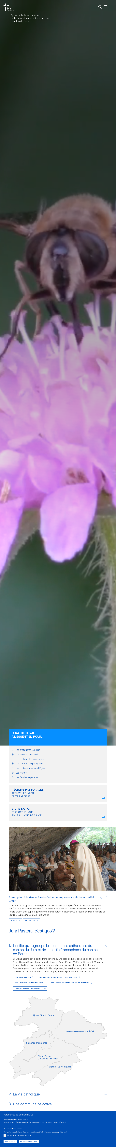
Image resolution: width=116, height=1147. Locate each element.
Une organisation (23, 977)
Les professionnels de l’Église (30, 768)
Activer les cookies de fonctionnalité (19, 1135)
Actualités (30, 920)
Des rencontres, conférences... (29, 988)
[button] (101, 897)
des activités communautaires (29, 983)
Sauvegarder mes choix (28, 1141)
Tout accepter (10, 1141)
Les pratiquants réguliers (28, 749)
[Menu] (105, 6)
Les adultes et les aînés (27, 754)
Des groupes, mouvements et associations (58, 977)
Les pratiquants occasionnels (30, 759)
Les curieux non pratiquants (30, 763)
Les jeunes (21, 772)
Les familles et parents (27, 777)
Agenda (14, 920)
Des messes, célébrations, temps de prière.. (70, 983)
